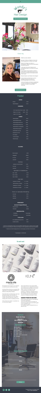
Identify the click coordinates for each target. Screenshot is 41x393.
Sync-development (34, 390)
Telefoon (20, 360)
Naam (21, 356)
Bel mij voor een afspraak (20, 18)
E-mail (20, 365)
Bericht (20, 369)
